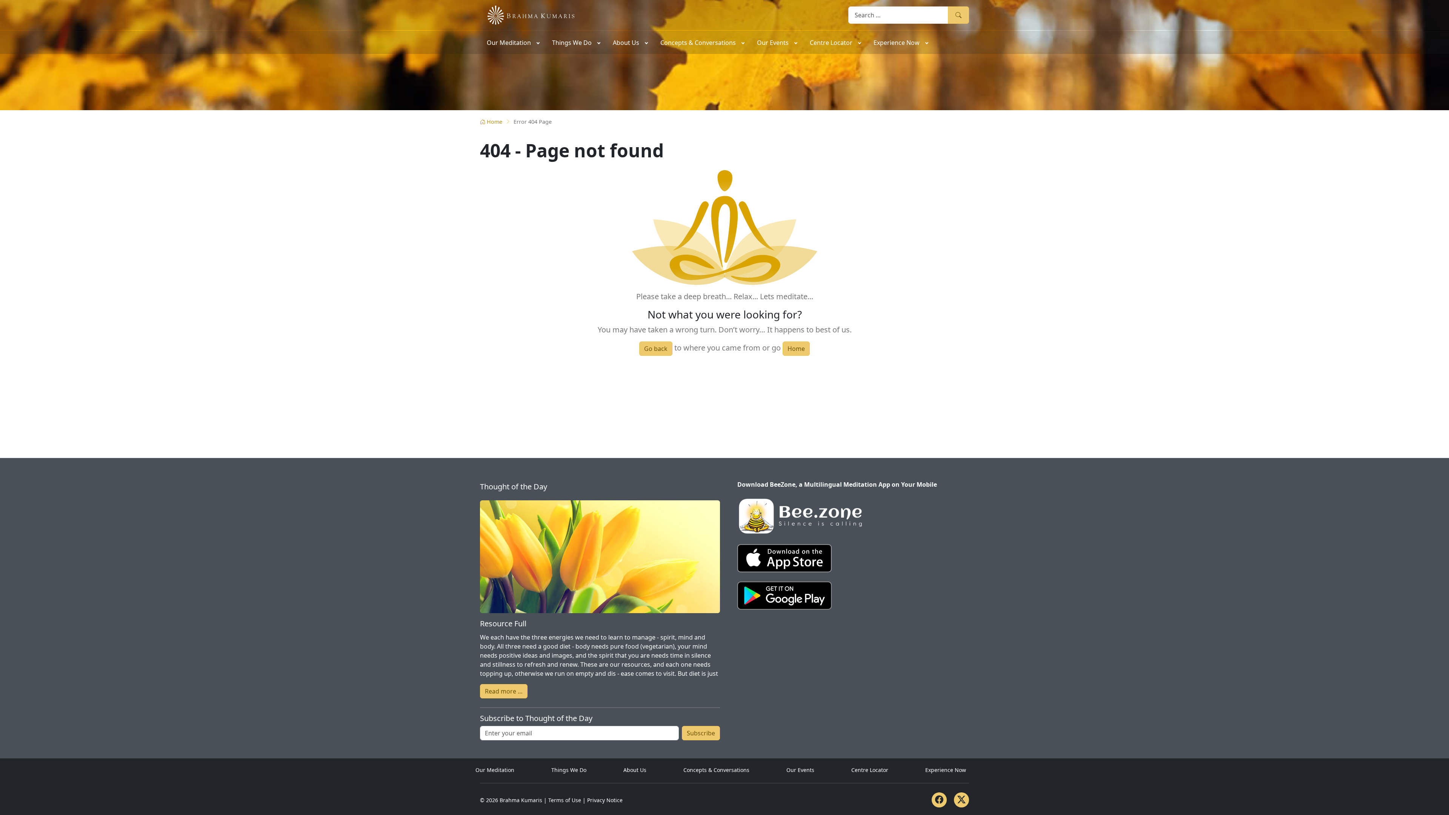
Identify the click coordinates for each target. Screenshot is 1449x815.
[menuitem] (512, 42)
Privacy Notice (605, 800)
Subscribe (701, 733)
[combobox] (898, 14)
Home (494, 121)
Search (958, 14)
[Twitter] (961, 799)
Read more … (504, 691)
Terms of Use (564, 800)
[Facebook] (939, 799)
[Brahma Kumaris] (527, 14)
